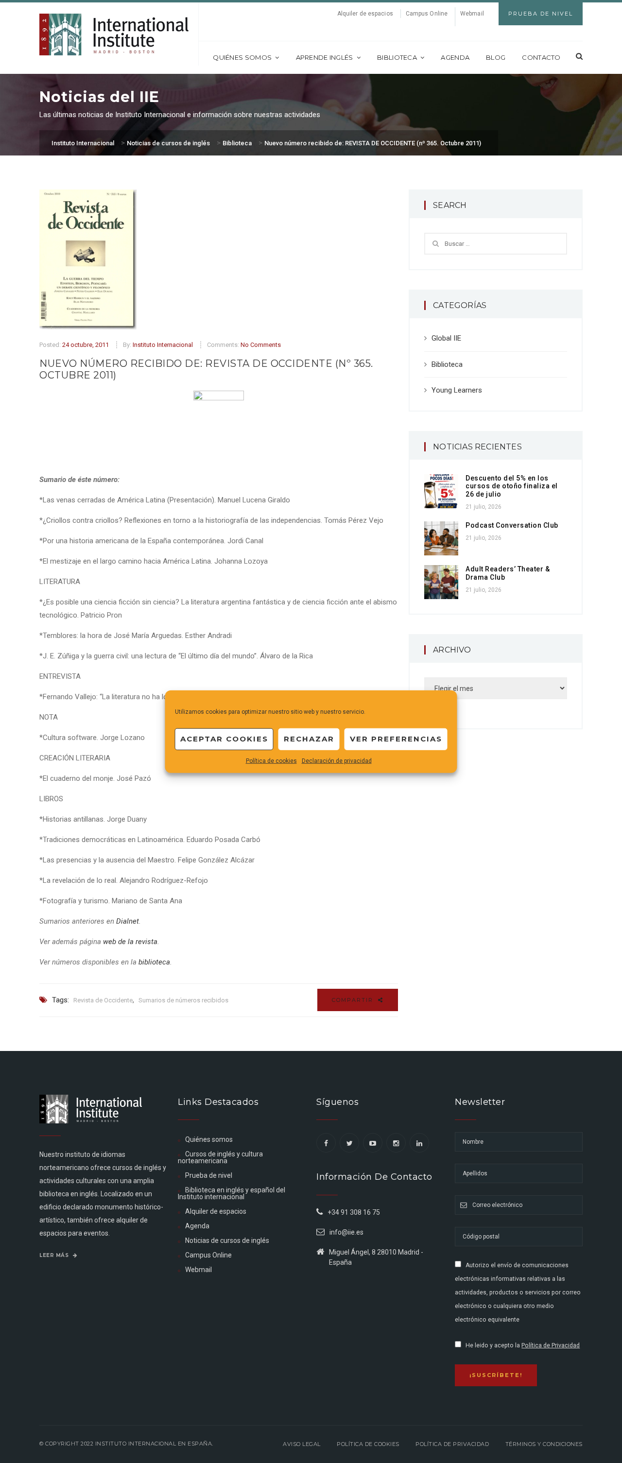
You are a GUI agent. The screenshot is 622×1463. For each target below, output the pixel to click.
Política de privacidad (452, 1444)
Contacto (541, 57)
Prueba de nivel (208, 1175)
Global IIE (446, 338)
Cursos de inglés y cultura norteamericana (220, 1157)
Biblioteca (397, 57)
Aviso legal (302, 1444)
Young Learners (457, 390)
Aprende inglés (324, 57)
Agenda (455, 57)
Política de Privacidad (550, 1345)
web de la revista (130, 941)
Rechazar (309, 738)
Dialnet (127, 921)
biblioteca (154, 962)
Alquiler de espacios (365, 13)
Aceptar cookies (224, 738)
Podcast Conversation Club (512, 525)
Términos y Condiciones (544, 1444)
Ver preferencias (396, 738)
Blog (495, 57)
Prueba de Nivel (540, 13)
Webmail (472, 13)
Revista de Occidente (103, 1000)
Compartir (354, 1000)
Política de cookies (271, 760)
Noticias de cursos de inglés (227, 1240)
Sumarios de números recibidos (183, 1000)
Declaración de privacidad (337, 760)
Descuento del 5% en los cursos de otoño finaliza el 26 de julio (512, 486)
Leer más (54, 1255)
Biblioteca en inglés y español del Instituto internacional (231, 1193)
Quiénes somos (242, 57)
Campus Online (427, 13)
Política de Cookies (368, 1444)
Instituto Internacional (163, 344)
